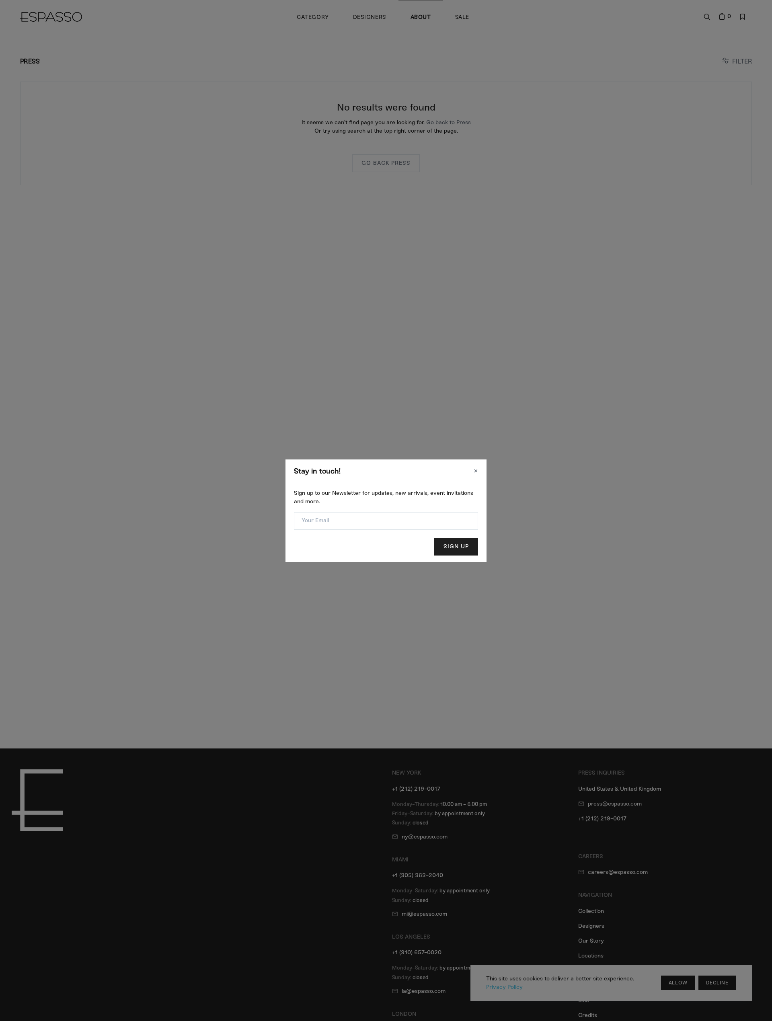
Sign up (456, 546)
